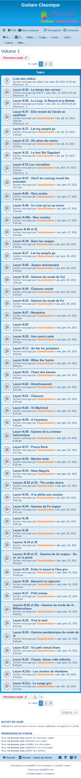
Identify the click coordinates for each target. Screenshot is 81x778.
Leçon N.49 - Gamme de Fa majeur (37, 506)
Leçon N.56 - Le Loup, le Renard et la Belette (44, 100)
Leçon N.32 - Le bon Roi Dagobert (36, 152)
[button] (51, 64)
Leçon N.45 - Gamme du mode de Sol (39, 277)
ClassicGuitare (45, 118)
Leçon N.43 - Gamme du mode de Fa (38, 300)
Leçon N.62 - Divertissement (32, 384)
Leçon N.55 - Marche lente (31, 459)
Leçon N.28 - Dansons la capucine (36, 581)
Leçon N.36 (20, 530)
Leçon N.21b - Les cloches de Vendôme (40, 671)
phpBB (30, 765)
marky (40, 103)
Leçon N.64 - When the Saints (33, 360)
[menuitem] (11, 30)
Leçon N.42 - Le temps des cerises (37, 89)
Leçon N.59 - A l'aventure (30, 419)
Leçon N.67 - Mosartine (29, 312)
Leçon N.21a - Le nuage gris (32, 683)
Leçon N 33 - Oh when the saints (35, 140)
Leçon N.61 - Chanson (28, 396)
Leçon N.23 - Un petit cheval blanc (36, 647)
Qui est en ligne (12, 721)
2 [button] (46, 64)
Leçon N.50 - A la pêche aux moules (38, 494)
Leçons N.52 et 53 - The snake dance (38, 482)
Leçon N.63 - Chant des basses (34, 372)
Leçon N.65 (20, 324)
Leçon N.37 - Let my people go (34, 129)
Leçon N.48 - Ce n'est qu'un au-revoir (38, 205)
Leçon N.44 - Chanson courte (33, 288)
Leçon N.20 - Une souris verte (33, 336)
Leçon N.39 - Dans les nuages (33, 241)
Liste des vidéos (24, 78)
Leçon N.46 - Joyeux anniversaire (36, 265)
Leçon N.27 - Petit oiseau (30, 593)
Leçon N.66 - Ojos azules (30, 193)
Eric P (40, 92)
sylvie (40, 81)
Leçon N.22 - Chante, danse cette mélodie (41, 659)
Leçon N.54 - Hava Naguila (31, 470)
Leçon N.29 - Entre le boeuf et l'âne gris (40, 569)
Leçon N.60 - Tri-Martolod (30, 408)
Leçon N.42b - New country (31, 217)
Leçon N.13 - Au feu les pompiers (36, 348)
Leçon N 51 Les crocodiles (31, 164)
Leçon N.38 (20, 518)
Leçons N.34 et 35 (25, 542)
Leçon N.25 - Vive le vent (30, 620)
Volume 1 (10, 51)
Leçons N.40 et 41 (25, 229)
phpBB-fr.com (47, 769)
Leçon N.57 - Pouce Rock (30, 447)
